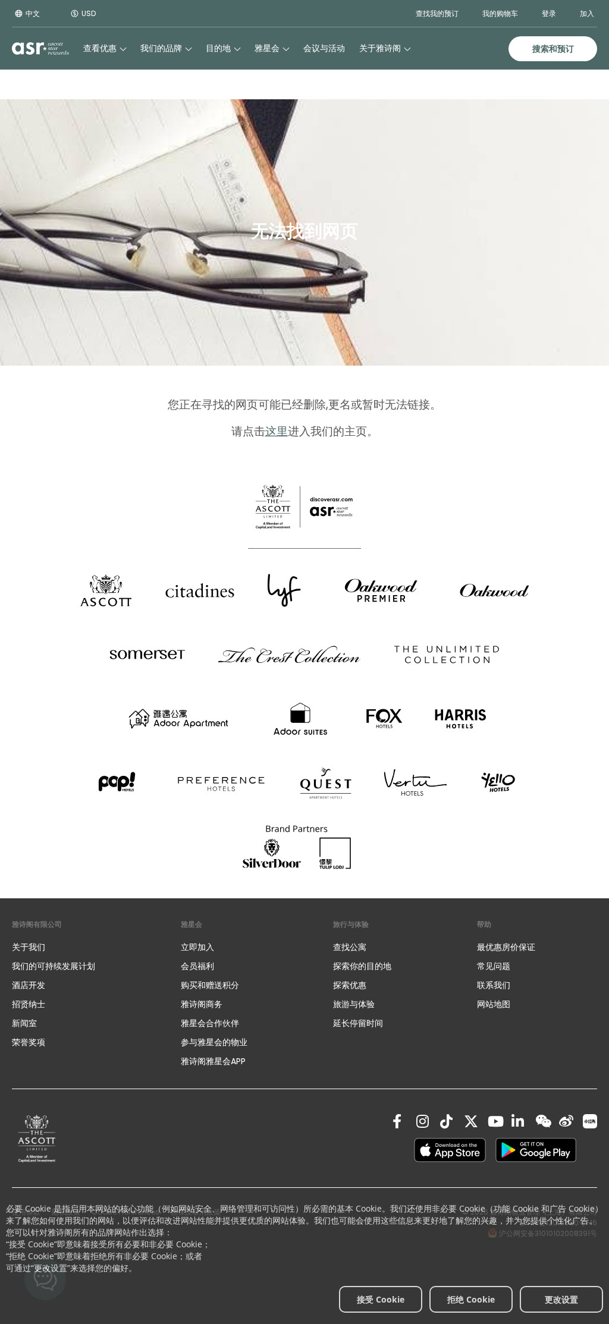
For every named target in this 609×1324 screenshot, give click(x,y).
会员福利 (197, 966)
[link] (37, 1138)
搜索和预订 (553, 49)
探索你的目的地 (362, 966)
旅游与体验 (355, 1004)
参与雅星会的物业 (214, 1042)
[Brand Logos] (106, 590)
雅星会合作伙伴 (210, 1023)
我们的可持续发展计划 (53, 966)
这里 (276, 431)
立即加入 (197, 947)
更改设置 (561, 1299)
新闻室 (24, 1023)
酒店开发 (28, 985)
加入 (587, 13)
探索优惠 (349, 985)
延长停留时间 (358, 1023)
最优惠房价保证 (506, 947)
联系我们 (493, 985)
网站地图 (493, 1004)
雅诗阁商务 (201, 1004)
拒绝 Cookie (471, 1299)
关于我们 (28, 947)
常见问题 (493, 966)
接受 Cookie (380, 1299)
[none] (84, 947)
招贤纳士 (28, 1004)
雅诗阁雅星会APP (213, 1061)
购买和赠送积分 (210, 985)
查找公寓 (349, 947)
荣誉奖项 (28, 1042)
